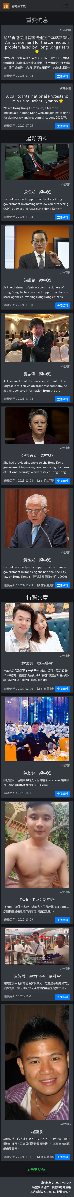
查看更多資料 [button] (37, 1169)
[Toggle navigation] (66, 6)
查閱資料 (62, 76)
